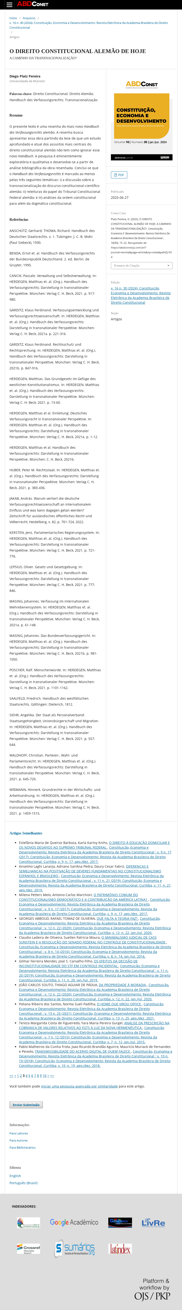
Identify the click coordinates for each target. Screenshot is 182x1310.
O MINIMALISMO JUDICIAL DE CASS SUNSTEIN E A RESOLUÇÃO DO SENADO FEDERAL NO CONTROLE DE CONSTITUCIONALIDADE (92, 939)
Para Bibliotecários (22, 1147)
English (15, 1176)
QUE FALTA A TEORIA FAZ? (117, 918)
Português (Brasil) (23, 1183)
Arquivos (29, 18)
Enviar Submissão (26, 1105)
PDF (121, 175)
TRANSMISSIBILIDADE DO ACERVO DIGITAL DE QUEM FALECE (83, 1051)
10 (44, 1075)
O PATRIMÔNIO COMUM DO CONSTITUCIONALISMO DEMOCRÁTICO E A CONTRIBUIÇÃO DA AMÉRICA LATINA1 (83, 897)
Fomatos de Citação (127, 265)
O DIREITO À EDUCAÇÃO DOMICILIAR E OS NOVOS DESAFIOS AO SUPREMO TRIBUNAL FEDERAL (94, 845)
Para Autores (18, 1140)
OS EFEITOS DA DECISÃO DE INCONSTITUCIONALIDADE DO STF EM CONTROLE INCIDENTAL (78, 963)
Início (13, 18)
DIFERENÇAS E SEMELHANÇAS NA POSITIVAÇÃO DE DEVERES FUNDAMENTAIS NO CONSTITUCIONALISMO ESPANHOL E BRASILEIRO (90, 871)
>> (52, 1075)
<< (11, 1075)
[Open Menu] (9, 4)
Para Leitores (18, 1133)
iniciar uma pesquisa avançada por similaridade (79, 1086)
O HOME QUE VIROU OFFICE (119, 1004)
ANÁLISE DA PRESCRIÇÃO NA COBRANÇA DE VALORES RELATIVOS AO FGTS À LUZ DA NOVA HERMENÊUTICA (94, 1025)
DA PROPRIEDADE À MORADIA (123, 985)
